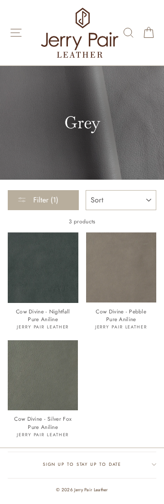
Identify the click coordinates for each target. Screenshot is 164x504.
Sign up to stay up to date (82, 464)
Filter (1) (44, 200)
